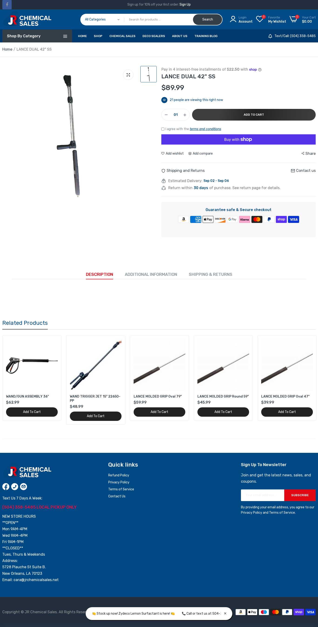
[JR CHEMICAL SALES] (26, 19)
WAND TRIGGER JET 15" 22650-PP (95, 399)
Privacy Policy (118, 482)
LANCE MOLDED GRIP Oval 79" (158, 396)
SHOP (98, 36)
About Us (179, 36)
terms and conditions (205, 129)
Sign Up (185, 5)
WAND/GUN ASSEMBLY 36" (27, 396)
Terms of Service (121, 489)
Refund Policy (118, 475)
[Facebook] (7, 4)
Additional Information (151, 274)
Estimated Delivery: (185, 181)
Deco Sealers (153, 36)
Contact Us (116, 496)
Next (304, 380)
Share (310, 153)
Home (82, 36)
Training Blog (205, 36)
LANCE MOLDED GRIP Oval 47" (285, 396)
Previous (14, 380)
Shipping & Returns (210, 274)
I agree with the (193, 129)
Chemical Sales (122, 36)
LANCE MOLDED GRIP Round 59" (223, 396)
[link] (54, 343)
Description (99, 274)
